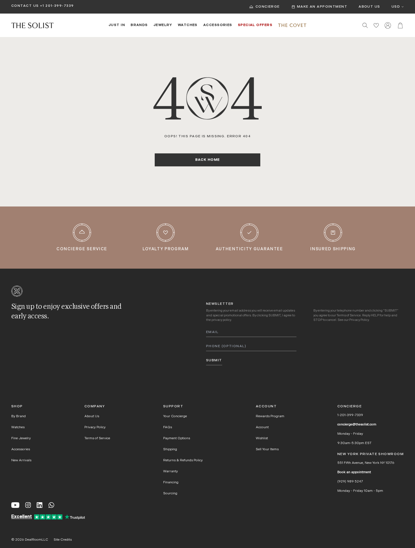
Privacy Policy (359, 320)
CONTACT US (25, 6)
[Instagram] (28, 505)
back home (207, 160)
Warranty (170, 471)
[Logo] (32, 25)
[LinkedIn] (39, 505)
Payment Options (176, 438)
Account (262, 427)
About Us (369, 6)
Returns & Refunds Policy (183, 460)
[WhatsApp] (51, 505)
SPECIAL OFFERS (255, 25)
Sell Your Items (267, 449)
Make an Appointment (322, 6)
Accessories (217, 25)
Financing (170, 482)
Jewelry (163, 25)
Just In (117, 25)
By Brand (18, 416)
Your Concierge (175, 416)
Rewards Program (270, 416)
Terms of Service (349, 315)
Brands (139, 25)
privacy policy (221, 320)
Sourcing (170, 493)
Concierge (267, 6)
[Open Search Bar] (365, 25)
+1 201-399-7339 (57, 6)
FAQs (167, 427)
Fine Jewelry (21, 438)
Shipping (170, 449)
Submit (214, 360)
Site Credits (63, 540)
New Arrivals (21, 460)
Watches (188, 25)
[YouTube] (15, 505)
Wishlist (262, 438)
